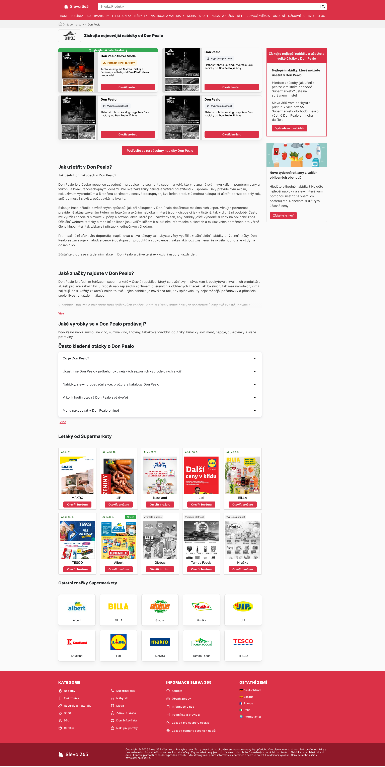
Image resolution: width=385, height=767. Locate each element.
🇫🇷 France (246, 703)
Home (64, 15)
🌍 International (250, 716)
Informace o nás (183, 706)
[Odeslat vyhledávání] (323, 6)
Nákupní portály (301, 15)
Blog (321, 15)
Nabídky (77, 15)
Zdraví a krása (223, 15)
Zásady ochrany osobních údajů (194, 730)
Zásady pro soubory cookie (190, 722)
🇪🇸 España (246, 696)
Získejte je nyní (283, 215)
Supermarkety (98, 15)
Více (61, 313)
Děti (240, 15)
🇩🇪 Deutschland (250, 690)
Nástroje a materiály (167, 15)
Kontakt (177, 690)
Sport (203, 15)
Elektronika (121, 15)
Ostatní (279, 15)
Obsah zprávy (181, 698)
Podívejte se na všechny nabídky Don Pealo (160, 151)
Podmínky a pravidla (186, 714)
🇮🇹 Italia (244, 710)
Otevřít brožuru (128, 87)
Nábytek (140, 15)
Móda (191, 15)
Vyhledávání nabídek (289, 128)
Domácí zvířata (258, 15)
